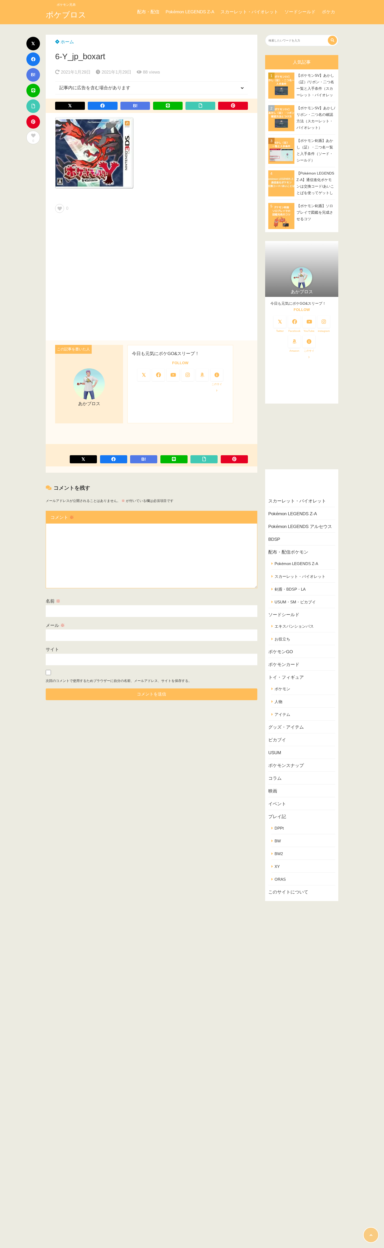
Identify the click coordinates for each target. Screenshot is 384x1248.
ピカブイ (277, 739)
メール (55, 625)
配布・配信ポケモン (288, 552)
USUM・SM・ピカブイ (295, 602)
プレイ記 (277, 816)
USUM (274, 752)
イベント (277, 803)
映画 (272, 791)
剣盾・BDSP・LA (290, 589)
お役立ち (282, 639)
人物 (278, 701)
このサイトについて (288, 892)
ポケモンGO (280, 651)
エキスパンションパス (294, 626)
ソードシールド (300, 11)
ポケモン (282, 689)
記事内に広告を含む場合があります (94, 87)
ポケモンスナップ (286, 765)
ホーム (66, 41)
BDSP (274, 539)
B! (33, 74)
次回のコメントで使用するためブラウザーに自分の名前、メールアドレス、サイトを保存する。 (119, 681)
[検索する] (332, 40)
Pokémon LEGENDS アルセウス (300, 526)
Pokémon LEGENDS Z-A (190, 11)
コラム (275, 778)
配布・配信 (148, 11)
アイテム (282, 714)
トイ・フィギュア (286, 677)
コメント (62, 517)
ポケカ (328, 11)
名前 (53, 601)
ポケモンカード (283, 664)
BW (278, 841)
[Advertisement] (151, 278)
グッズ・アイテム (286, 727)
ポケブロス (66, 14)
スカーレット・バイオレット (249, 11)
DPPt (279, 828)
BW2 (279, 853)
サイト (52, 649)
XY (277, 866)
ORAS (280, 879)
